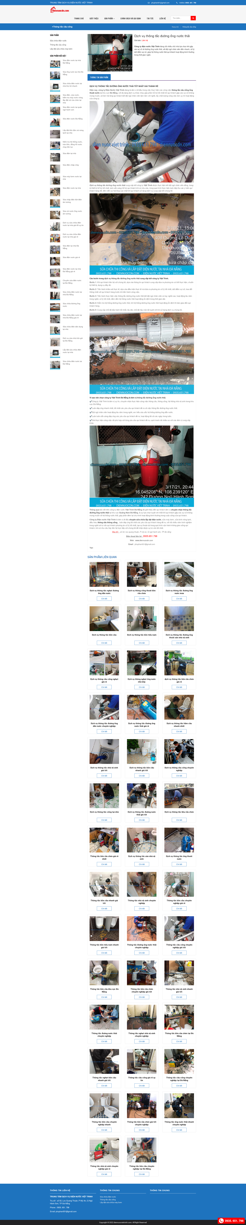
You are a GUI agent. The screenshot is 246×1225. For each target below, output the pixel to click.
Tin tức (150, 18)
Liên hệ (162, 18)
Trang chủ (79, 18)
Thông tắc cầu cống (189, 27)
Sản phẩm (108, 18)
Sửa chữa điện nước (58, 40)
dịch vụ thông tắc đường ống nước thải (122, 278)
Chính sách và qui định (130, 18)
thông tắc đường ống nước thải (151, 397)
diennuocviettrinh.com (123, 1222)
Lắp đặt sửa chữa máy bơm (61, 48)
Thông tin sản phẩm (99, 77)
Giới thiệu (94, 18)
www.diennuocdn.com (144, 540)
